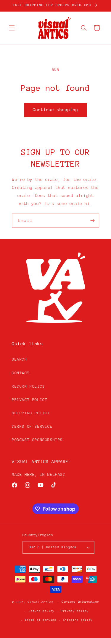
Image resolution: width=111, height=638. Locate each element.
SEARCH (19, 359)
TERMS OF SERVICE (32, 426)
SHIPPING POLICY (31, 413)
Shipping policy (78, 620)
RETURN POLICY (28, 386)
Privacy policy (75, 611)
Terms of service (41, 620)
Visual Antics (40, 602)
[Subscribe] (92, 221)
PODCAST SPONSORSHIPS (37, 440)
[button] (11, 27)
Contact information (80, 602)
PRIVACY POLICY (29, 399)
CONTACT (21, 373)
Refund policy (41, 611)
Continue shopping (55, 109)
